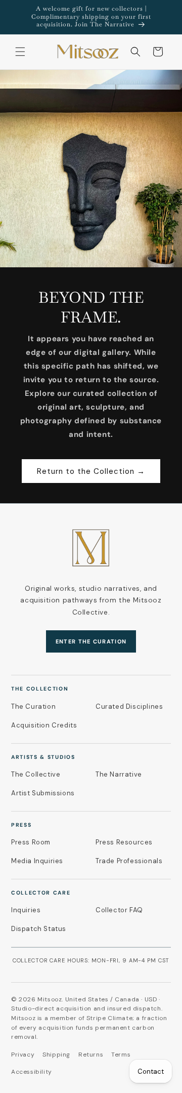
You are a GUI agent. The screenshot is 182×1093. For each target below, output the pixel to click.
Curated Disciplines (129, 706)
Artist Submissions (43, 793)
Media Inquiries (37, 861)
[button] (20, 52)
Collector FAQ (119, 910)
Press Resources (124, 842)
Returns (90, 1054)
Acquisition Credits (44, 725)
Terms (120, 1054)
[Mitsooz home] (91, 548)
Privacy (22, 1054)
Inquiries (25, 910)
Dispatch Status (38, 928)
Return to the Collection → (91, 471)
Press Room (31, 842)
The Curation (33, 706)
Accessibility (31, 1072)
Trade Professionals (129, 861)
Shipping (56, 1054)
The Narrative (119, 774)
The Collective (35, 774)
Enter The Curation (91, 641)
